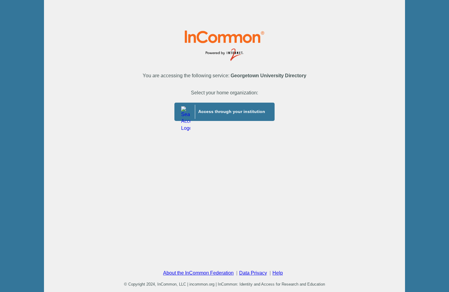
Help (277, 273)
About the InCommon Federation (198, 273)
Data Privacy (253, 273)
